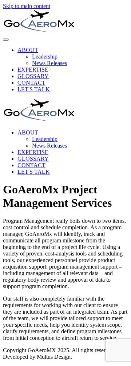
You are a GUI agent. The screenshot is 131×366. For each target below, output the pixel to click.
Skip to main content (26, 6)
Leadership (44, 56)
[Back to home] (39, 31)
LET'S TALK (33, 89)
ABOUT (27, 50)
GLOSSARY (33, 76)
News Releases (49, 63)
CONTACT (31, 83)
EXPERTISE (32, 70)
